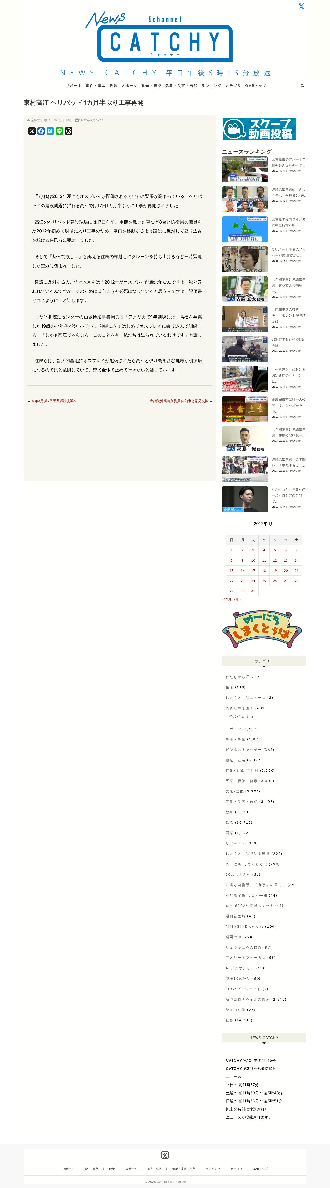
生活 (230, 687)
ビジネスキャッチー (244, 749)
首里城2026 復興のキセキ (250, 906)
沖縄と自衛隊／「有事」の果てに (256, 885)
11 (264, 560)
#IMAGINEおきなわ (245, 926)
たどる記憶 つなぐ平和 (247, 895)
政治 (114, 85)
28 (297, 581)
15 (232, 570)
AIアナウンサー (240, 968)
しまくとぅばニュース (246, 697)
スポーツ (130, 85)
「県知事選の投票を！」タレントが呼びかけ (289, 315)
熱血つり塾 (236, 1010)
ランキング (211, 85)
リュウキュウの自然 (244, 947)
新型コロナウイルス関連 (248, 999)
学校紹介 (237, 717)
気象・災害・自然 (181, 85)
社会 (230, 1020)
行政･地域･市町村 (242, 770)
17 (253, 570)
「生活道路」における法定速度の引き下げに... (289, 375)
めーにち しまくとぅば (247, 864)
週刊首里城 (236, 916)
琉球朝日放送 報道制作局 (51, 120)
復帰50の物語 (238, 978)
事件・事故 (96, 85)
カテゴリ (233, 85)
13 (286, 560)
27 (286, 581)
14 (297, 560)
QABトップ (256, 85)
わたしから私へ (240, 677)
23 (242, 581)
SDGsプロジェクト (243, 989)
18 (264, 570)
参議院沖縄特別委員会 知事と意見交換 (181, 401)
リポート (74, 85)
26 (275, 581)
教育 (230, 812)
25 (264, 581)
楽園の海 (234, 937)
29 (232, 591)
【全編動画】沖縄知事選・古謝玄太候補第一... (289, 285)
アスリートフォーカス (246, 958)
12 (275, 560)
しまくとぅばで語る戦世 (248, 854)
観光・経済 (151, 85)
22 (232, 581)
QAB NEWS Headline (49, 82)
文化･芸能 (235, 791)
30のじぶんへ (238, 874)
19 (275, 570)
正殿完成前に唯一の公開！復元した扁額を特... (289, 405)
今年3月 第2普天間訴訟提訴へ (52, 401)
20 (286, 570)
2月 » (237, 599)
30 (242, 591)
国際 (230, 833)
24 (253, 581)
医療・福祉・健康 (242, 781)
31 (253, 591)
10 (253, 560)
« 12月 (226, 599)
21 (297, 570)
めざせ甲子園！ (240, 708)
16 (242, 570)
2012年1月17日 (91, 120)
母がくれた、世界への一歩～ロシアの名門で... (289, 495)
